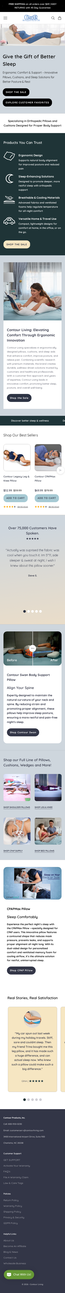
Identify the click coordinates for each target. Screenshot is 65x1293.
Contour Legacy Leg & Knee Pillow (16, 478)
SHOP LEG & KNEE (44, 807)
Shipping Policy (12, 1211)
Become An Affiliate (14, 1246)
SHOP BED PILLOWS (44, 850)
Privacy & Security (13, 1217)
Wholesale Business (14, 1263)
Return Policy (11, 1200)
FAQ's (6, 1171)
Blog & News (10, 1251)
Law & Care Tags (13, 1183)
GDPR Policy (10, 1223)
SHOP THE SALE (16, 92)
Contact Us (9, 1257)
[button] (24, 611)
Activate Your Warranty (16, 1165)
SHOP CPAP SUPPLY (13, 850)
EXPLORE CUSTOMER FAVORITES (27, 102)
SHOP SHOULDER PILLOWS (16, 807)
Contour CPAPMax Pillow (45, 478)
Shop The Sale (16, 244)
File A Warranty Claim (15, 1177)
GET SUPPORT (11, 1160)
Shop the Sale (19, 397)
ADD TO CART (15, 498)
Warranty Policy (12, 1205)
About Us (8, 1240)
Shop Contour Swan (23, 732)
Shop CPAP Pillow (21, 970)
